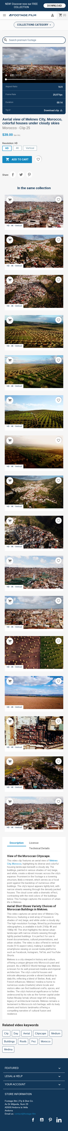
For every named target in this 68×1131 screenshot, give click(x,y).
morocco (45, 1041)
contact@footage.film (25, 1113)
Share (13, 174)
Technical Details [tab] (39, 848)
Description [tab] (17, 842)
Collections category (33, 24)
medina (8, 1049)
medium (55, 1033)
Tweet (21, 174)
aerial (26, 1033)
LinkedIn (59, 1119)
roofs (23, 1041)
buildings (9, 1041)
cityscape (40, 1033)
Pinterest (29, 174)
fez (33, 1041)
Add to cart (17, 159)
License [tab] (34, 842)
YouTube (41, 1119)
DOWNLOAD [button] (54, 5)
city (6, 1033)
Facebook (33, 1119)
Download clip (51, 110)
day (16, 1033)
